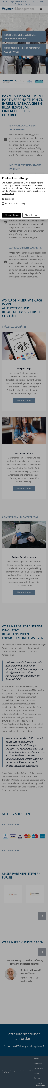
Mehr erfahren (24, 400)
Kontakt (36, 1059)
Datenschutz (38, 1068)
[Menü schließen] (41, 9)
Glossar (36, 1073)
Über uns (37, 1078)
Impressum (38, 1063)
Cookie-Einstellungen (40, 1084)
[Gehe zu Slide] (20, 57)
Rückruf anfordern (32, 2)
